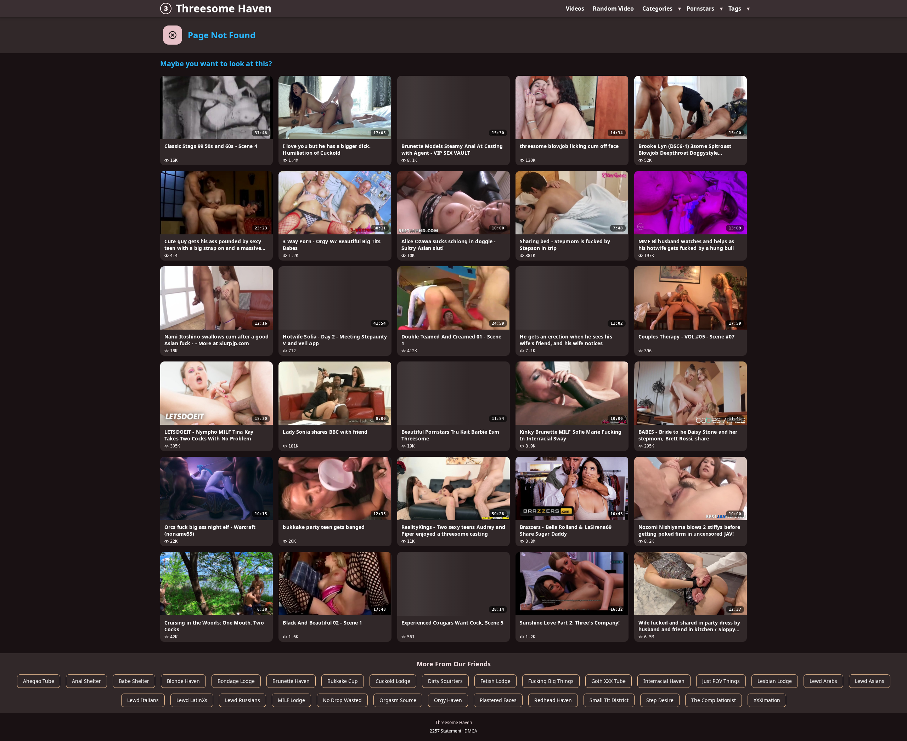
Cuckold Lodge (393, 681)
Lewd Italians (143, 700)
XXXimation (767, 700)
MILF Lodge (291, 700)
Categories (657, 8)
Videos (575, 8)
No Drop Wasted (342, 700)
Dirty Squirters (445, 681)
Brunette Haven (291, 681)
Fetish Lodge (495, 681)
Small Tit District (609, 700)
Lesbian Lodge (774, 681)
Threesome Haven (224, 8)
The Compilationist (713, 700)
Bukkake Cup (342, 681)
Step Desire (660, 700)
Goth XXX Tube (608, 681)
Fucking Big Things (551, 681)
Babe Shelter (134, 681)
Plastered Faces (498, 700)
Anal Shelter (86, 681)
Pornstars (700, 8)
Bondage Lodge (236, 681)
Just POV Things (721, 681)
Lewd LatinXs (191, 700)
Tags (734, 8)
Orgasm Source (397, 700)
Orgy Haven (448, 700)
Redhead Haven (553, 700)
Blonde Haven (183, 681)
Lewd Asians (869, 681)
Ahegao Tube (38, 681)
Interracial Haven (664, 681)
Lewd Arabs (823, 681)
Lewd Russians (242, 700)
